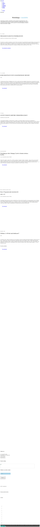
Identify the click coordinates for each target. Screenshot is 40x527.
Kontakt (3, 7)
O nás (3, 4)
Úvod (3, 2)
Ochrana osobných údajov (4, 491)
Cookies (1, 497)
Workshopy (5, 514)
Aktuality (3, 3)
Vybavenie (4, 5)
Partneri (4, 516)
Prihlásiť (3, 10)
